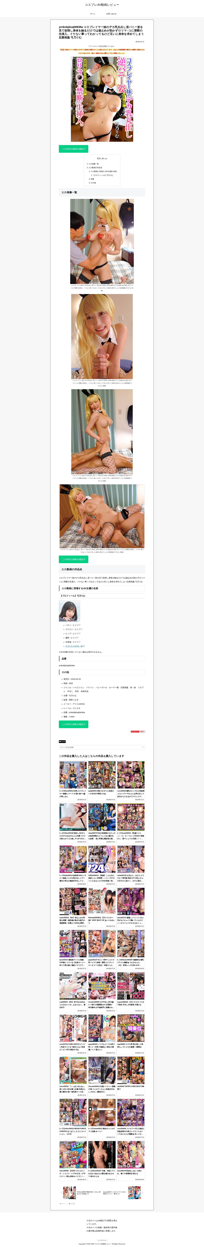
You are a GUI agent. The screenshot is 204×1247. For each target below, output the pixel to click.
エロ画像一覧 (94, 164)
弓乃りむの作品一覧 (74, 646)
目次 (99, 158)
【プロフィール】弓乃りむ (103, 175)
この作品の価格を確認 (72, 149)
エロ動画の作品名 (95, 167)
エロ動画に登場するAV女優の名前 (104, 171)
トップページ (102, 1240)
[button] (143, 747)
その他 (93, 183)
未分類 (63, 741)
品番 (92, 179)
